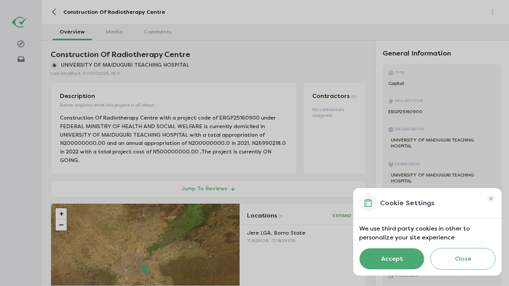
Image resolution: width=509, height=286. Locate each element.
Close (463, 258)
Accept (392, 258)
